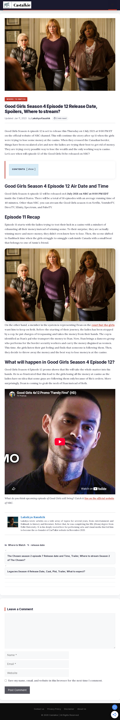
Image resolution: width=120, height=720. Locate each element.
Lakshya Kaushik (33, 517)
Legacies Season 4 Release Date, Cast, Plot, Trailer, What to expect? (46, 571)
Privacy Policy (54, 709)
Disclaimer (69, 709)
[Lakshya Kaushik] (13, 527)
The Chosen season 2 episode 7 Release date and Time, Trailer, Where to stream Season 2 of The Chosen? (58, 558)
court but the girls (103, 325)
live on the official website (99, 498)
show (31, 169)
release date (38, 545)
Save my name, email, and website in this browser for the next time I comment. (55, 680)
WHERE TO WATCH (16, 99)
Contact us (39, 709)
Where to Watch (16, 545)
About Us (81, 709)
